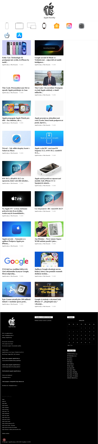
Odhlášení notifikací (38, 320)
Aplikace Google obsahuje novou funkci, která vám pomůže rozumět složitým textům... (48, 271)
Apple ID (4, 401)
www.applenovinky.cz (8, 333)
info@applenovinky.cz (9, 335)
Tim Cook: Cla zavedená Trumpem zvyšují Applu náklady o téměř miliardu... (49, 90)
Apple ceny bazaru (5, 415)
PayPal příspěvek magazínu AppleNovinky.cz (11, 371)
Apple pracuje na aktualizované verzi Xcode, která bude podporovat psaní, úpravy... (49, 120)
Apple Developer (5, 409)
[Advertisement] (81, 52)
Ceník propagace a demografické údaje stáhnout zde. (13, 381)
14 (77, 335)
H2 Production (10, 341)
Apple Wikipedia (5, 407)
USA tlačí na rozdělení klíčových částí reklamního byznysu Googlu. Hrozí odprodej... (15, 271)
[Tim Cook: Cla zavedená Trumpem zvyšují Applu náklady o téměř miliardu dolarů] (49, 78)
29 (81, 342)
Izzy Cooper (10, 343)
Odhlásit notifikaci (5, 433)
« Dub (68, 345)
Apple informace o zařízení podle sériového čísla (11, 429)
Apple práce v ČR (5, 411)
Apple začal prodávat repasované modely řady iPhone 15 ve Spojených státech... (48, 180)
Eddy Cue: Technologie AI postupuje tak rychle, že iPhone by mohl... (15, 60)
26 (69, 342)
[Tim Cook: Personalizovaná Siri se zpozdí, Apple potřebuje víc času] (16, 78)
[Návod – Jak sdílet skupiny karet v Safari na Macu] (16, 138)
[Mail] (15, 389)
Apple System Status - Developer (8, 425)
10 (89, 331)
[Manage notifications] (4, 439)
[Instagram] (8, 389)
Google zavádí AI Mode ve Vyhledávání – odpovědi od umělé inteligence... (48, 60)
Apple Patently (5, 405)
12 (69, 335)
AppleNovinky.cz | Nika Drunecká (10, 64)
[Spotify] (19, 389)
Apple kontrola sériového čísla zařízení (9, 427)
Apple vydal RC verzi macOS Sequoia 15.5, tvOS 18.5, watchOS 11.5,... (48, 150)
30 (85, 342)
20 (73, 338)
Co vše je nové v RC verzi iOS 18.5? (49, 209)
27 (73, 342)
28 (77, 342)
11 (93, 331)
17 (89, 335)
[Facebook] (4, 389)
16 (85, 335)
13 (73, 335)
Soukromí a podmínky (47, 320)
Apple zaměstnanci (5, 413)
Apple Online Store (6, 417)
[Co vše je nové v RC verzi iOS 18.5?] (49, 198)
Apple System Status (6, 421)
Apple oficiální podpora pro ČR (8, 423)
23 (85, 338)
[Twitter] (23, 389)
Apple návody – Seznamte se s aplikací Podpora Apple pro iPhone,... (14, 241)
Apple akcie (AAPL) (6, 419)
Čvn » (71, 345)
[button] (95, 31)
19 (69, 338)
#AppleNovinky (9, 337)
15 (81, 335)
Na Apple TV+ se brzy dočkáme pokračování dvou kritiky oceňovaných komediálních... (14, 211)
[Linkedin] (12, 389)
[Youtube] (27, 389)
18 (93, 335)
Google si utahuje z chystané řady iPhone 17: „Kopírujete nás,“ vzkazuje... (48, 301)
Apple (3, 399)
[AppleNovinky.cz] (49, 10)
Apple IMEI (4, 403)
